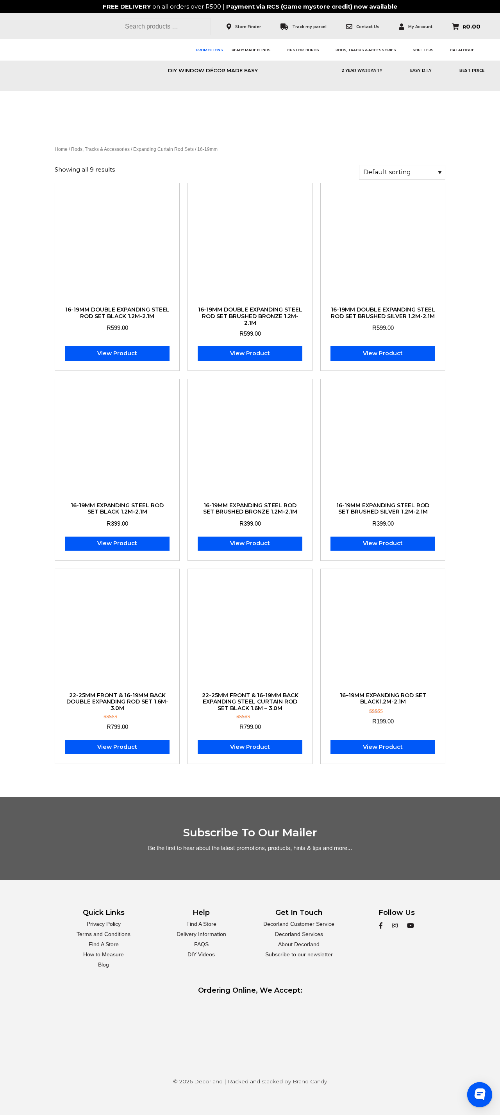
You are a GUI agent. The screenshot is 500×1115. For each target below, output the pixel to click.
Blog (103, 964)
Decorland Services (299, 934)
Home (61, 149)
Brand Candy (310, 1081)
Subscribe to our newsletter (299, 954)
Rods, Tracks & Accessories (366, 50)
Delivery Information (201, 934)
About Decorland (299, 944)
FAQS (201, 944)
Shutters (423, 50)
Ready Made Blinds (251, 50)
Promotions (209, 50)
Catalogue (462, 50)
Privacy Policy (104, 924)
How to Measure (103, 954)
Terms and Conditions (103, 934)
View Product (117, 353)
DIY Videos (201, 954)
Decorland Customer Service (298, 924)
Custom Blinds (303, 50)
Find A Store (104, 944)
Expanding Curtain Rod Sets (163, 149)
